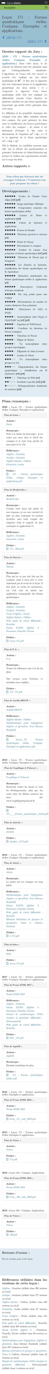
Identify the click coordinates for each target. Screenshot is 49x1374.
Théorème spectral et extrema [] (26, 236)
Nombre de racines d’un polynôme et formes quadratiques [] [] (26, 251)
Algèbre (6, 1288)
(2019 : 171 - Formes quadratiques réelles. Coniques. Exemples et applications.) (24, 60)
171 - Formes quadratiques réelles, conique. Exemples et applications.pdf (24, 477)
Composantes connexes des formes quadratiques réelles (26, 209)
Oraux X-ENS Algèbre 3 (17, 1329)
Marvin (9, 566)
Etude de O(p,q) (24, 241)
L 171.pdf (13, 935)
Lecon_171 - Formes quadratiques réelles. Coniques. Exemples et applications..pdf (24, 743)
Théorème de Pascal (26, 335)
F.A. (8, 658)
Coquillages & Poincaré (17, 777)
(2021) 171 (35, 41)
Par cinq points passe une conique (26, 296)
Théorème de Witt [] (28, 377)
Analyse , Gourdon (15, 457)
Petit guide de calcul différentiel (19, 1323)
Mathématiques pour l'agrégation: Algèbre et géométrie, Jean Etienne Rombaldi (24, 726)
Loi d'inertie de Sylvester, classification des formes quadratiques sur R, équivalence (26, 268)
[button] (24, 415)
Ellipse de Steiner (25, 339)
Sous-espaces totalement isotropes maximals (26, 288)
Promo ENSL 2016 (15, 1109)
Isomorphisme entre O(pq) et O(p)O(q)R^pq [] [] (26, 318)
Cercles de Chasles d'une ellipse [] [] (26, 198)
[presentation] (19, 80)
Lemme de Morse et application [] (26, 217)
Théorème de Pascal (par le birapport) (26, 259)
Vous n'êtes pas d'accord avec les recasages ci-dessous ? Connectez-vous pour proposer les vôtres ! (24, 180)
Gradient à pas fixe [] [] (30, 381)
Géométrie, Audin (15, 464)
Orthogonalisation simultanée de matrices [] (26, 387)
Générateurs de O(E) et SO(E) (26, 311)
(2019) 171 (13, 37)
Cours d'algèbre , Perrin (18, 613)
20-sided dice (12, 498)
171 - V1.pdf (15, 691)
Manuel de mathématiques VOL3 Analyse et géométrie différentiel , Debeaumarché (24, 1018)
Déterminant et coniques (28, 245)
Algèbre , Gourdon (15, 454)
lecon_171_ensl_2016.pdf (22, 1118)
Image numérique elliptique (30, 203)
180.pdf (12, 1234)
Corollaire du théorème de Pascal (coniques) (26, 330)
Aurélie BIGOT (14, 709)
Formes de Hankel (25, 230)
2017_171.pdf (15, 1037)
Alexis (9, 872)
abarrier (10, 831)
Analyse (6, 1295)
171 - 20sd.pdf (15, 548)
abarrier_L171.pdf (18, 841)
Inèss (8, 953)
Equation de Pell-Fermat (28, 324)
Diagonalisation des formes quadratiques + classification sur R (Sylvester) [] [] (26, 370)
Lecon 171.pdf (15, 963)
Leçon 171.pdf (15, 640)
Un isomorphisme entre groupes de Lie (26, 361)
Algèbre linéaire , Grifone (18, 460)
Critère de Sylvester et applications (26, 224)
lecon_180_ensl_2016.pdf (22, 1196)
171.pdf (12, 1159)
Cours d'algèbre (10, 1315)
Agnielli (10, 1055)
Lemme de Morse (25, 355)
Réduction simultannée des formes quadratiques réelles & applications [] (26, 279)
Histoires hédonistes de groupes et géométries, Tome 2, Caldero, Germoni (24, 923)
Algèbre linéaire (10, 1302)
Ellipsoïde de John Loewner (30, 351)
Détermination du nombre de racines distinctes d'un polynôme (26, 303)
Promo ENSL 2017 (15, 994)
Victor (9, 1149)
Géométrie (7, 1309)
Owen (9, 424)
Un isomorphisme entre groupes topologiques (26, 345)
